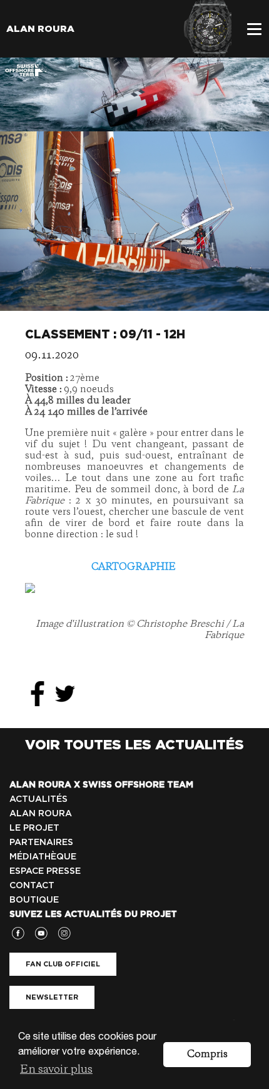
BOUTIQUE (34, 899)
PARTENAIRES (41, 842)
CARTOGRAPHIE (133, 567)
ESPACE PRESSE (45, 871)
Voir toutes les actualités (134, 744)
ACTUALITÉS (38, 799)
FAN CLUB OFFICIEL (63, 964)
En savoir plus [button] (56, 1069)
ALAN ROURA (40, 813)
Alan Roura (40, 28)
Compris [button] (207, 1055)
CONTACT (31, 885)
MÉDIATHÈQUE (42, 856)
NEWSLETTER (52, 997)
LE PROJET (34, 828)
